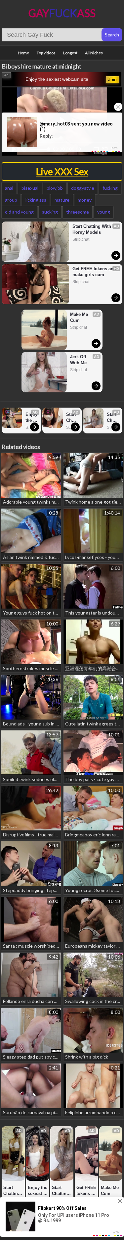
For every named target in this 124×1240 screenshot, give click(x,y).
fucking (110, 188)
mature (62, 200)
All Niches (94, 52)
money (85, 200)
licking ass (35, 200)
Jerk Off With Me (78, 359)
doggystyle (82, 188)
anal (9, 188)
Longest (70, 52)
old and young (19, 212)
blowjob (55, 188)
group (11, 200)
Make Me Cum (79, 317)
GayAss (62, 13)
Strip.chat (80, 239)
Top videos (46, 52)
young (103, 212)
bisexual (29, 188)
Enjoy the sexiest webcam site (56, 79)
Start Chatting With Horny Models (92, 229)
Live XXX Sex (62, 171)
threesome (77, 212)
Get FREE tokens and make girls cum (94, 271)
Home (23, 52)
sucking (50, 212)
